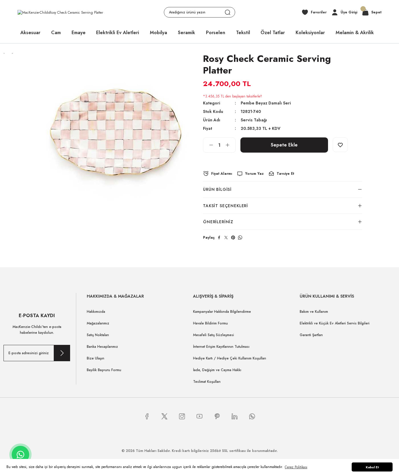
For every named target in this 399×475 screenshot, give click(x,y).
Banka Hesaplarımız (102, 346)
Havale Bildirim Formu (210, 323)
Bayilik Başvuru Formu (104, 370)
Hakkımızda (96, 311)
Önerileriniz (218, 222)
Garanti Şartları (311, 335)
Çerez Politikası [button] (296, 467)
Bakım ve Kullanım (314, 311)
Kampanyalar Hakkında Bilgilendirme (222, 311)
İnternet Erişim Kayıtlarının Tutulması (221, 346)
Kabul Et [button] (372, 467)
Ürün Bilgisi (217, 189)
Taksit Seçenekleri (225, 206)
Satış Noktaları (98, 335)
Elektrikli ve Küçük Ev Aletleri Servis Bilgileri (334, 323)
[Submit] (62, 353)
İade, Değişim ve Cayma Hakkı (217, 370)
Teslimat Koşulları (207, 381)
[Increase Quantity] (230, 145)
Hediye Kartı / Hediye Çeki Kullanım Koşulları (229, 358)
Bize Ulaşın (95, 358)
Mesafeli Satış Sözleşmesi (213, 335)
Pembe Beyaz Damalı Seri (266, 103)
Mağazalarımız (98, 323)
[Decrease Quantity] (208, 145)
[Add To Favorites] (340, 144)
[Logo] (60, 12)
